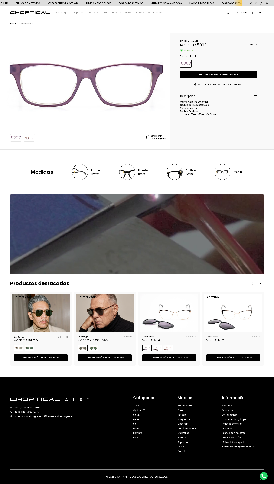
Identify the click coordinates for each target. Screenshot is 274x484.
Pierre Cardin (185, 406)
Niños (128, 12)
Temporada (78, 12)
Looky (181, 446)
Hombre (116, 12)
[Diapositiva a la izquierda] (252, 283)
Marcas (93, 12)
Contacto (227, 410)
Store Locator (155, 12)
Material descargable (233, 442)
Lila (186, 64)
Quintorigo (183, 433)
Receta (137, 419)
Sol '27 (136, 414)
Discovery (183, 423)
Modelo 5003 (27, 23)
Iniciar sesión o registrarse (218, 74)
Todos (136, 406)
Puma (181, 410)
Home (13, 23)
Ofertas (139, 12)
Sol (134, 423)
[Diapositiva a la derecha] (260, 283)
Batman (182, 437)
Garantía (227, 428)
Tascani (182, 414)
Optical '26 (139, 410)
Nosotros (227, 406)
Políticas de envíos (232, 423)
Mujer (104, 12)
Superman (183, 442)
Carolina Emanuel (187, 428)
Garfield (182, 451)
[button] (228, 12)
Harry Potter (184, 419)
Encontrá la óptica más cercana (220, 84)
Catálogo (61, 12)
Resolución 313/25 (231, 437)
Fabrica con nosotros (233, 433)
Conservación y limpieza (235, 419)
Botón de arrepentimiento (238, 446)
